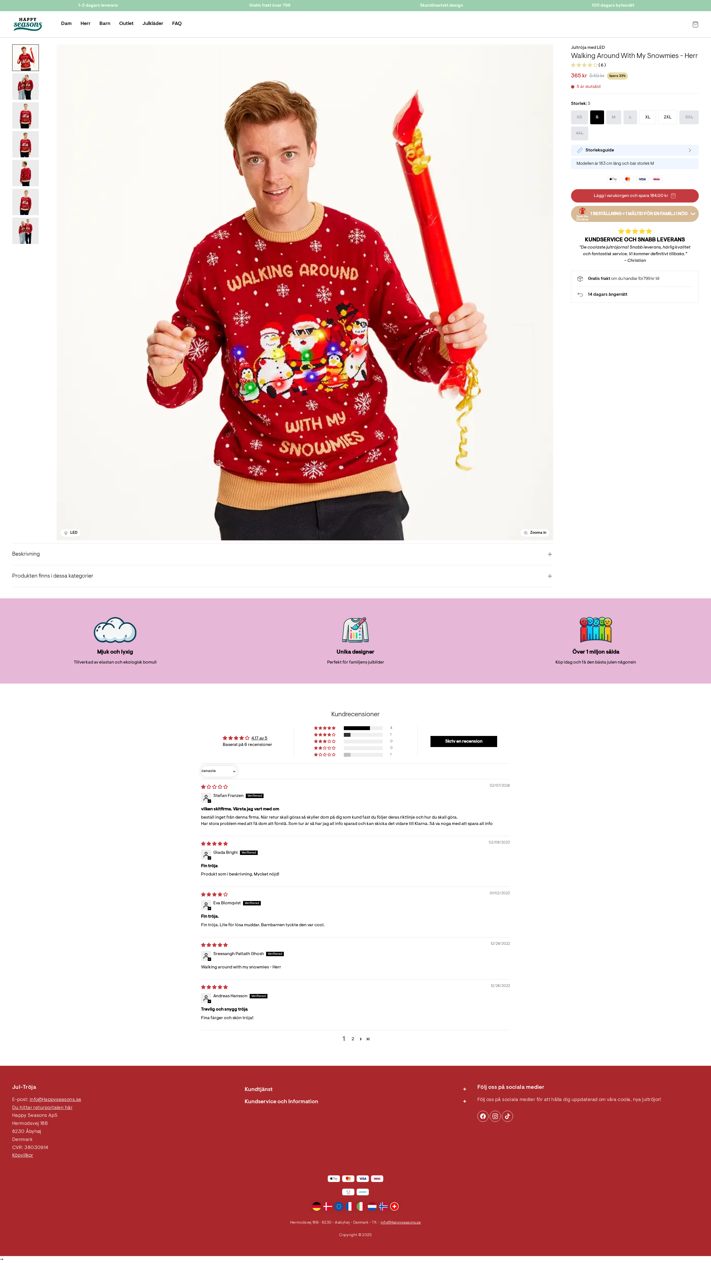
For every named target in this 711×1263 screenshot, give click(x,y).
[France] (350, 1206)
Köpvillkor (22, 1155)
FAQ (177, 23)
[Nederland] (372, 1206)
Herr (86, 23)
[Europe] (338, 1206)
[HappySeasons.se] (27, 24)
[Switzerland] (394, 1206)
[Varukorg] (695, 24)
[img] (214, 787)
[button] (585, 65)
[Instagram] (483, 1116)
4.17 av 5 (259, 738)
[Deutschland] (316, 1206)
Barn (104, 23)
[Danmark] (327, 1206)
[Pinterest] (495, 1116)
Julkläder (152, 23)
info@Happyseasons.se (55, 1099)
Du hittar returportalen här (42, 1107)
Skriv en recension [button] (463, 741)
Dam (66, 23)
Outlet (126, 23)
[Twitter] (507, 1116)
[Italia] (361, 1206)
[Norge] (383, 1206)
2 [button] (353, 1039)
